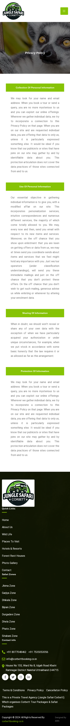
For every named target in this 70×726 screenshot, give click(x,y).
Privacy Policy (35, 690)
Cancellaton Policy (57, 690)
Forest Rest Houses (13, 555)
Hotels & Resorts (12, 548)
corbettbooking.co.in (12, 721)
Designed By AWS (60, 719)
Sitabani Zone (10, 635)
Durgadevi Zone (11, 614)
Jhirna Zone (8, 585)
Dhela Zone (8, 621)
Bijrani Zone (8, 607)
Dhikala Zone (9, 600)
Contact (6, 570)
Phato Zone (8, 628)
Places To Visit (10, 541)
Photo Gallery (10, 563)
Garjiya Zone (9, 592)
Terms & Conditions (13, 690)
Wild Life (7, 534)
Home (5, 520)
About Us (7, 527)
